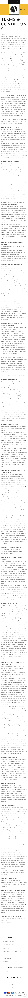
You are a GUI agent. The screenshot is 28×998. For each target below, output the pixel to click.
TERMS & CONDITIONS (8, 955)
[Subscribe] (21, 971)
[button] (3, 9)
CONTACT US (6, 948)
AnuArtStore (11, 995)
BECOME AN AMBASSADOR (9, 941)
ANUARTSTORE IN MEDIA (9, 945)
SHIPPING (5, 961)
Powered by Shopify (18, 995)
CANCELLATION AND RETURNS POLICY (12, 951)
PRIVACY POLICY (7, 958)
